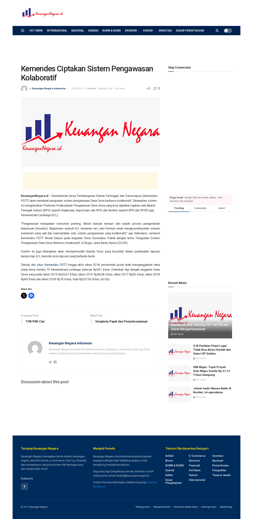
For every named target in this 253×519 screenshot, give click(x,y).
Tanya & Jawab (221, 475)
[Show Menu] (22, 30)
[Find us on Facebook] (24, 486)
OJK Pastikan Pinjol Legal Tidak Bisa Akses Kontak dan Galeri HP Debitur (212, 349)
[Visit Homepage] (42, 13)
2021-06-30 (178, 334)
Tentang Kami (142, 506)
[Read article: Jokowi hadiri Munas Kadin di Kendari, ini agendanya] (179, 394)
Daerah (93, 30)
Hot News (36, 30)
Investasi (165, 30)
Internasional (57, 30)
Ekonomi (131, 30)
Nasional (77, 30)
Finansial (194, 465)
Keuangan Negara (38, 507)
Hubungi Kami (208, 506)
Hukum (148, 30)
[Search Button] (217, 30)
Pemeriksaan (220, 465)
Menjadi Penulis (162, 506)
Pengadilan (219, 470)
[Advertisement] (164, 12)
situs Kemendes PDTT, (52, 265)
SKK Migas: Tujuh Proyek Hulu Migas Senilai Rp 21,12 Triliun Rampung (211, 371)
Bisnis (169, 460)
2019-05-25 (77, 88)
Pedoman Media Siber (185, 506)
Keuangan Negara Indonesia (49, 88)
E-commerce (197, 455)
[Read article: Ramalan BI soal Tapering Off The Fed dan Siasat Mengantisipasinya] (200, 315)
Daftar (169, 475)
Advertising (226, 506)
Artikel (169, 455)
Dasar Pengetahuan (190, 30)
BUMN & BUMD (111, 30)
